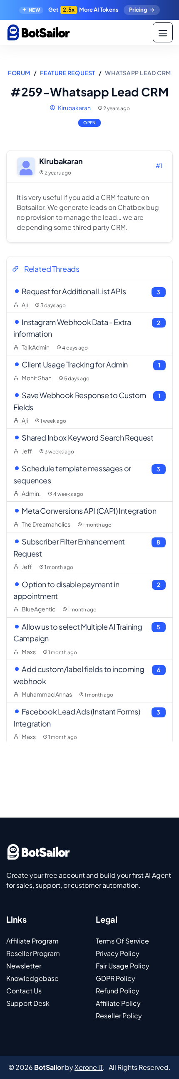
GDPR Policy (115, 978)
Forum (19, 72)
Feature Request (67, 72)
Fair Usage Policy (122, 965)
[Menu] (163, 32)
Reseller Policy (119, 1015)
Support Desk (28, 1003)
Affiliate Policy (118, 1003)
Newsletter (23, 965)
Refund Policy (117, 990)
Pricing (138, 9)
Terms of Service (122, 940)
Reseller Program (33, 953)
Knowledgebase (32, 978)
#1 (159, 165)
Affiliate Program (32, 940)
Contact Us (24, 990)
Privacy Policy (117, 953)
